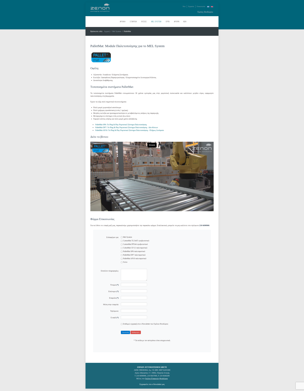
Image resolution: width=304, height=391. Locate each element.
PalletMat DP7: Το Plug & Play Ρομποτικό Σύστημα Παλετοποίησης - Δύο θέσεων (126, 127)
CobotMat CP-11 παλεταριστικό (135, 248)
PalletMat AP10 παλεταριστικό (134, 258)
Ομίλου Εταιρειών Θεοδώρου (156, 379)
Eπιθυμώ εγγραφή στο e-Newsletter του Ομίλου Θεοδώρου (145, 324)
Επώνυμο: (113, 291)
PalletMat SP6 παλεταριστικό (134, 251)
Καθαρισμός (136, 332)
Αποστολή (125, 332)
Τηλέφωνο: (114, 311)
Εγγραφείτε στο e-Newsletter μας (152, 384)
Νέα (184, 6)
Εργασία (191, 6)
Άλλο (125, 262)
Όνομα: (114, 285)
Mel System (127, 237)
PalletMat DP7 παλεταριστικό (134, 255)
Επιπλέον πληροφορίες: (110, 271)
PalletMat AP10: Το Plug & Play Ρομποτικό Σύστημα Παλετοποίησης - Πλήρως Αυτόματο (129, 130)
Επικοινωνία (201, 6)
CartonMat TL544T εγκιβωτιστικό (136, 241)
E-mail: (115, 318)
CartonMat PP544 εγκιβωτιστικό (135, 244)
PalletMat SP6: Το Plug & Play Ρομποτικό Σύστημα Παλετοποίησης (121, 125)
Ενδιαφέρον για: (112, 237)
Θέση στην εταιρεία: (111, 304)
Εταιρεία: (114, 298)
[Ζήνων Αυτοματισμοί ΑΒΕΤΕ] (100, 7)
